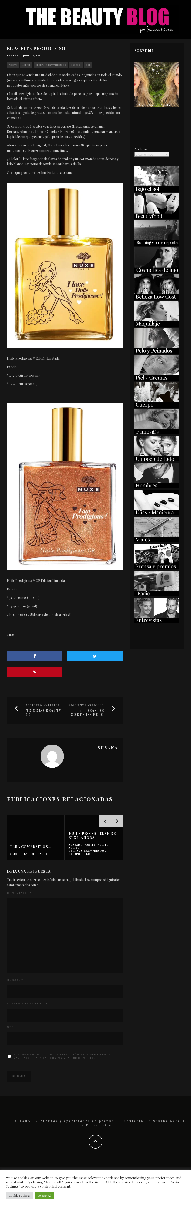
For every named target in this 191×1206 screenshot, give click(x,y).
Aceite (13, 64)
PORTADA (21, 1121)
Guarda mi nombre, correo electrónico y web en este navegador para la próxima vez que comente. (61, 1056)
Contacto (133, 1121)
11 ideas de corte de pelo (87, 712)
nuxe (12, 634)
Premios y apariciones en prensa (77, 1121)
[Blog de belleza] (156, 460)
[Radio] (156, 595)
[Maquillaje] (156, 325)
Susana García (169, 1121)
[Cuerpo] (156, 406)
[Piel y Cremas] (156, 379)
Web (10, 1027)
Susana (12, 55)
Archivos (140, 149)
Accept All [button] (44, 1195)
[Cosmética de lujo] (156, 271)
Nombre (15, 979)
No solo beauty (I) (43, 712)
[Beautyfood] (156, 217)
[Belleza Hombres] (156, 487)
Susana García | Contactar (157, 105)
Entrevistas (99, 1125)
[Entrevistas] (156, 622)
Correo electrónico (27, 1003)
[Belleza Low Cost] (156, 298)
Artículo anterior (43, 705)
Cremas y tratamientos (50, 64)
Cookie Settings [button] (19, 1195)
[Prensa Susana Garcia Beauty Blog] (156, 568)
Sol (88, 64)
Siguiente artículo (86, 705)
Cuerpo (76, 64)
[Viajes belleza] (156, 541)
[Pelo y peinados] (156, 352)
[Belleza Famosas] (156, 433)
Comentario (19, 893)
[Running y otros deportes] (156, 244)
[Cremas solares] (156, 190)
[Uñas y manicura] (156, 514)
